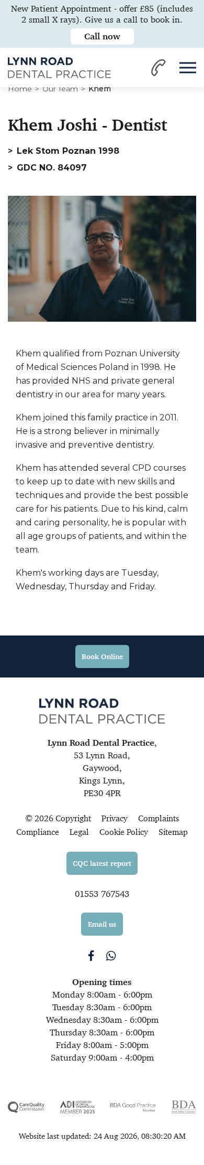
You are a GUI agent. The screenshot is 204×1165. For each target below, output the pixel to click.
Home (20, 88)
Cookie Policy (123, 832)
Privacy (114, 818)
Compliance (37, 832)
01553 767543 (102, 893)
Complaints (158, 818)
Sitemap (173, 832)
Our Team (60, 88)
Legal (79, 832)
